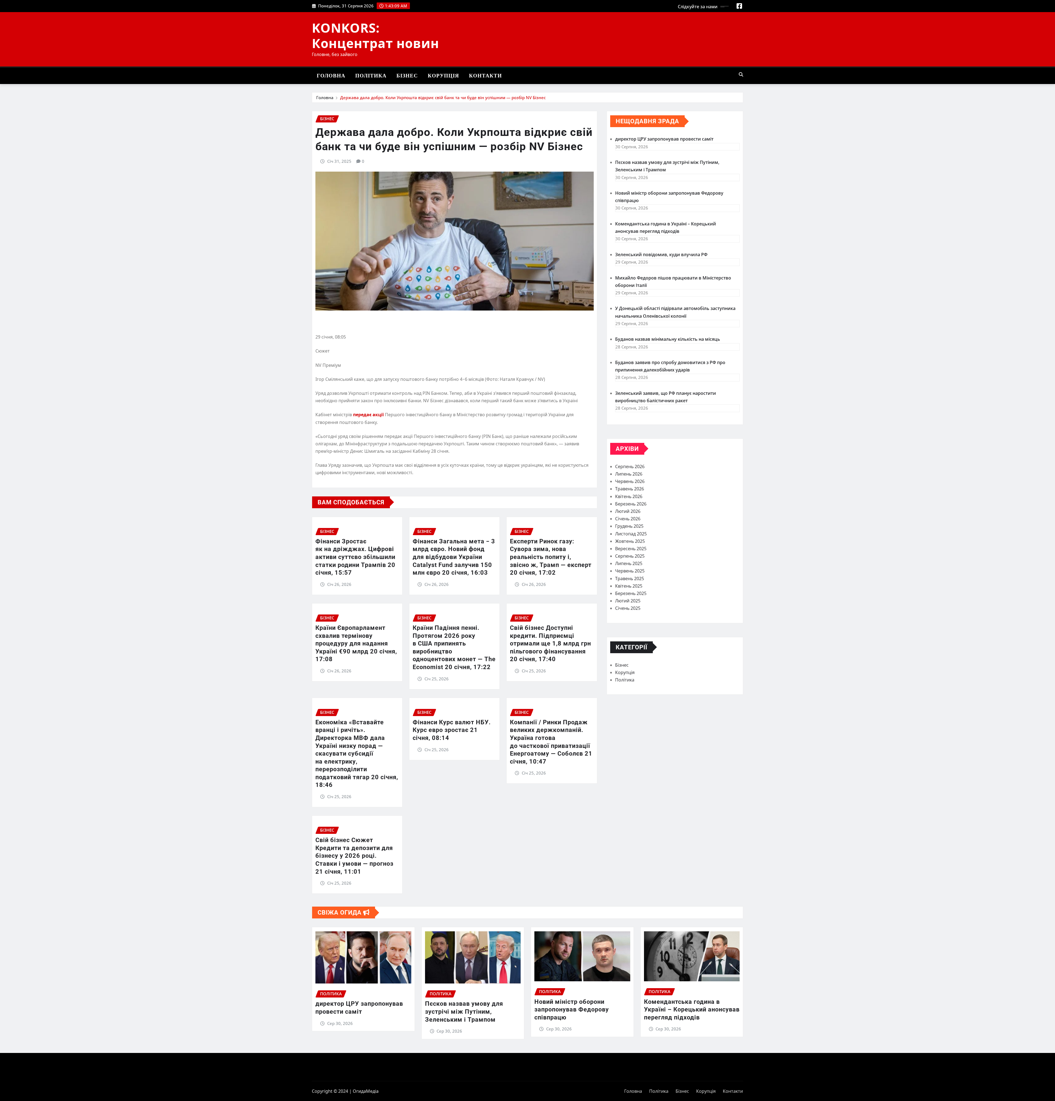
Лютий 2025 (627, 601)
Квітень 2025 (628, 586)
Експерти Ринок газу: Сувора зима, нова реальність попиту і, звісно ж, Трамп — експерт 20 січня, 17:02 (551, 557)
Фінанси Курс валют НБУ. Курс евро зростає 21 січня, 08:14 (452, 730)
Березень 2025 (630, 593)
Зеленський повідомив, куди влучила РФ (661, 255)
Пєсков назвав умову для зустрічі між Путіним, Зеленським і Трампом (464, 1011)
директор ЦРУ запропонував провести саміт (664, 139)
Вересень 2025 (630, 549)
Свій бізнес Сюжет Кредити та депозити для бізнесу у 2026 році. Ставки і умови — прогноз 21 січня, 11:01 (354, 856)
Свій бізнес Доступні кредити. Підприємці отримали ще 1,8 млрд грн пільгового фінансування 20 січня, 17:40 (550, 643)
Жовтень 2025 (630, 541)
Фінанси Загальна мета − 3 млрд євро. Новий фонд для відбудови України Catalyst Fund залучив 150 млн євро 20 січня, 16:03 (454, 557)
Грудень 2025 (629, 526)
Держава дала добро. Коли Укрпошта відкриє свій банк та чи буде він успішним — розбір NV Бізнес (443, 97)
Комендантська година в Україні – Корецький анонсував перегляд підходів (692, 1009)
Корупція (443, 76)
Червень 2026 (630, 481)
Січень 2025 (627, 608)
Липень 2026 (628, 474)
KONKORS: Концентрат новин (375, 35)
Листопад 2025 (631, 534)
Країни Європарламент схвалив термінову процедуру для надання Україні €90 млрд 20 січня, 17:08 (356, 643)
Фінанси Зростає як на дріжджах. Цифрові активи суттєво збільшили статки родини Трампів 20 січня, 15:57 (355, 557)
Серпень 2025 (630, 556)
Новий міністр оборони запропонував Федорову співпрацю (571, 1009)
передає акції (369, 415)
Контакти (485, 76)
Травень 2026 (629, 489)
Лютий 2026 (627, 511)
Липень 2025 (628, 563)
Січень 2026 (627, 519)
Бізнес (407, 76)
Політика (371, 76)
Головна (331, 76)
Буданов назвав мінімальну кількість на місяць (667, 339)
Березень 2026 (630, 504)
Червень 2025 (630, 571)
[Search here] (741, 74)
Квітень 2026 (628, 496)
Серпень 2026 (630, 466)
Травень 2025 (629, 578)
